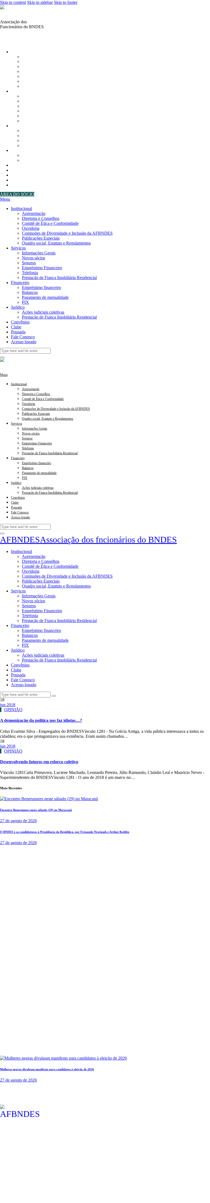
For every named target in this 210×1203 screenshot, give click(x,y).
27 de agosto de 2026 (18, 820)
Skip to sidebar (40, 2)
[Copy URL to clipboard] (15, 37)
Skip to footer (65, 2)
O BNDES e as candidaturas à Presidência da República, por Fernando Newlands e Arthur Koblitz (64, 831)
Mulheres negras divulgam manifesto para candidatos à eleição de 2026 (47, 1069)
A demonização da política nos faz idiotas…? (41, 720)
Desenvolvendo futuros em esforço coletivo (39, 761)
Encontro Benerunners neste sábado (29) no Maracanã (36, 810)
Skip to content (13, 2)
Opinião (13, 709)
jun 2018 (7, 704)
